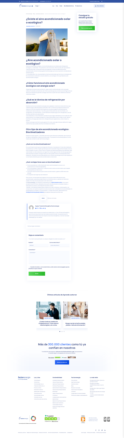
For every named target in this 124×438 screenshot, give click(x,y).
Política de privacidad (101, 432)
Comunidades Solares (58, 404)
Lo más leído (94, 377)
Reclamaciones (62, 432)
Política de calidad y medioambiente (79, 395)
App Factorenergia (75, 382)
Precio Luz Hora (37, 387)
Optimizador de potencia (39, 391)
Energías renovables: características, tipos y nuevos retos (97, 385)
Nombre (31, 242)
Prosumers (55, 395)
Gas (57, 6)
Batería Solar (55, 399)
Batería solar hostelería (58, 402)
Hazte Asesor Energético (77, 389)
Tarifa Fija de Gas (38, 393)
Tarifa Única (36, 382)
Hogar (37, 6)
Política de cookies (91, 432)
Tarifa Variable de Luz (39, 384)
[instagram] (40, 208)
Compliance (69, 432)
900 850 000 (48, 1)
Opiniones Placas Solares (58, 384)
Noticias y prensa (22, 432)
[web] (37, 208)
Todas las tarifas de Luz (39, 386)
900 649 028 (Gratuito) (33, 1)
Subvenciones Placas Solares (59, 389)
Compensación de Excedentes (59, 397)
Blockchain (55, 391)
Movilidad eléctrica (69, 6)
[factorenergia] (26, 5)
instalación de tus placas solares (35, 192)
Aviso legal (83, 432)
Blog (72, 386)
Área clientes (100, 6)
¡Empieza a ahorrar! (62, 362)
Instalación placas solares (58, 380)
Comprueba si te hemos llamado (78, 393)
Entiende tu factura (38, 389)
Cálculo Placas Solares (58, 382)
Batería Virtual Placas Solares (59, 401)
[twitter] (43, 208)
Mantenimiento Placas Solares (59, 387)
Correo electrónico (54, 242)
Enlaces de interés (43, 432)
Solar (61, 6)
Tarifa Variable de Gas (39, 395)
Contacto (73, 391)
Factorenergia (75, 377)
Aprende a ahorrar (30, 26)
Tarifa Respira (37, 380)
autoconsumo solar (56, 182)
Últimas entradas (51, 198)
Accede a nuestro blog (94, 1)
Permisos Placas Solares (58, 386)
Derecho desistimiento (53, 432)
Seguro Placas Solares (58, 393)
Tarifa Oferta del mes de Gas (40, 399)
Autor (43, 198)
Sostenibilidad (57, 377)
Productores (78, 6)
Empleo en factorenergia (32, 432)
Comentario (32, 249)
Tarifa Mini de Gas (38, 397)
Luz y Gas (37, 377)
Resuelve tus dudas (75, 387)
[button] (59, 331)
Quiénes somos (74, 384)
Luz (53, 6)
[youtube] (45, 208)
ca (104, 1)
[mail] (35, 208)
